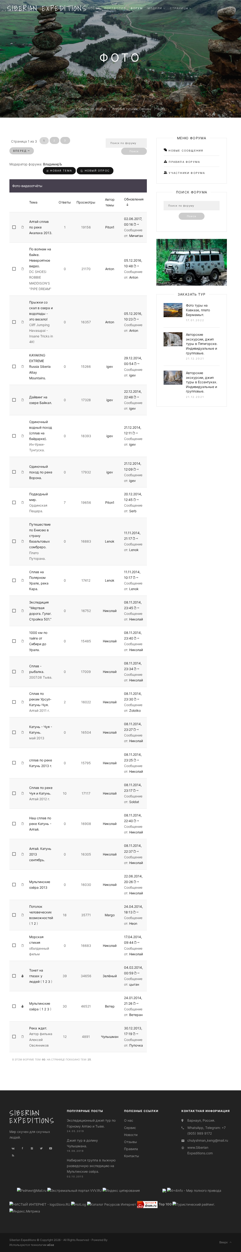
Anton (109, 269)
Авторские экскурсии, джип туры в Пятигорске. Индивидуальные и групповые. (201, 343)
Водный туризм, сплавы (131, 109)
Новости (130, 1135)
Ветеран (136, 1015)
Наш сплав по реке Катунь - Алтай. (40, 823)
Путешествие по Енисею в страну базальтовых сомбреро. (40, 535)
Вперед (20, 150)
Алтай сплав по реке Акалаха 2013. (40, 227)
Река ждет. (38, 1028)
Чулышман (109, 1037)
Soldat (134, 802)
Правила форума (184, 162)
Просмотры (85, 202)
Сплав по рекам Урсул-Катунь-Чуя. (40, 699)
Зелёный (110, 976)
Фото (161, 109)
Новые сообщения (185, 150)
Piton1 (109, 227)
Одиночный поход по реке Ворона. (40, 472)
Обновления (134, 199)
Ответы (65, 202)
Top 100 (165, 1204)
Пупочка (136, 1045)
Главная (82, 109)
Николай (109, 611)
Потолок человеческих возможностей (41, 912)
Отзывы (130, 1142)
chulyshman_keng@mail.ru (207, 1140)
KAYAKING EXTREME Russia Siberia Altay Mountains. (40, 366)
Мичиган (136, 236)
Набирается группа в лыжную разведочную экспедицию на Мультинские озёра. (91, 1165)
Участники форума (186, 173)
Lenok (109, 541)
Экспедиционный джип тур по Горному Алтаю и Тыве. (91, 1123)
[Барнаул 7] (164, 1190)
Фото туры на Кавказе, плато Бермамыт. (198, 309)
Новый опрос (97, 170)
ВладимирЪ (52, 164)
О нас (128, 1120)
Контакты (131, 1156)
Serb (133, 511)
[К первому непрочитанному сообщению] (136, 224)
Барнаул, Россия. (201, 1120)
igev (109, 366)
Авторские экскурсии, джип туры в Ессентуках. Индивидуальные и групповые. (201, 382)
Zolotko (135, 710)
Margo (110, 915)
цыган (134, 984)
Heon (133, 923)
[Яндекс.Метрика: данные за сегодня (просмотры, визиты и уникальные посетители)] (24, 1211)
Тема (33, 202)
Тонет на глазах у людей (36, 976)
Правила (131, 1149)
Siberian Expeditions (32, 1117)
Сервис (130, 1128)
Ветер (110, 1006)
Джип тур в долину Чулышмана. (82, 1143)
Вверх (224, 1242)
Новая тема (60, 170)
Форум (100, 109)
